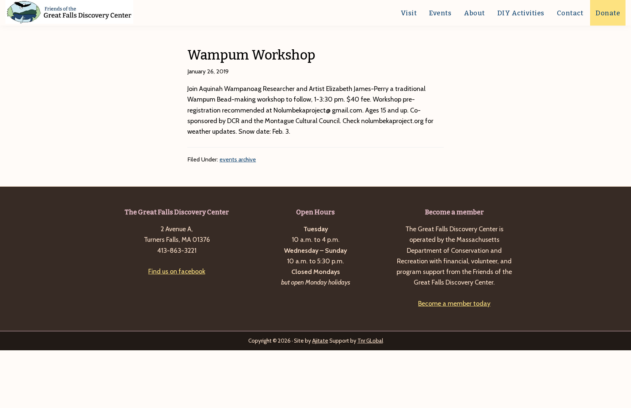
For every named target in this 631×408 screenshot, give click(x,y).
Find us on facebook (176, 271)
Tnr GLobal (370, 341)
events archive (237, 159)
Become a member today (454, 304)
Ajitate (320, 341)
